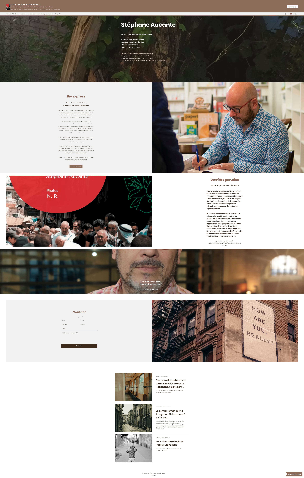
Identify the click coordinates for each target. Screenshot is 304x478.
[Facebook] (283, 14)
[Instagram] (285, 14)
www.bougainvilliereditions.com (52, 9)
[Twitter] (287, 14)
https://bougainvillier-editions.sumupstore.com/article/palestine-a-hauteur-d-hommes (225, 243)
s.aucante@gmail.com (79, 317)
